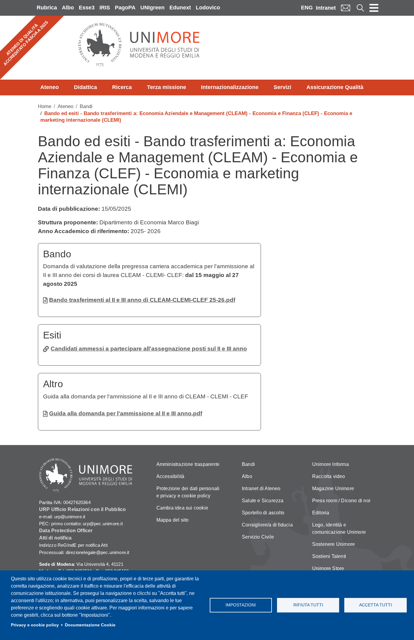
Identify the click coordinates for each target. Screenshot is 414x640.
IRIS (104, 8)
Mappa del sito (172, 520)
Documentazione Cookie (90, 625)
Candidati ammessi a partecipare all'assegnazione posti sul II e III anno (149, 348)
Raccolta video (328, 476)
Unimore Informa (330, 464)
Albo (68, 8)
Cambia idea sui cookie (182, 507)
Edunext (180, 8)
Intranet (326, 8)
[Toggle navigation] (374, 8)
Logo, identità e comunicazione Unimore (339, 528)
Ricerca (122, 87)
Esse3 (87, 8)
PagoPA (125, 8)
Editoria (320, 512)
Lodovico (208, 8)
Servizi (282, 87)
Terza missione (166, 87)
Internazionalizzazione (230, 87)
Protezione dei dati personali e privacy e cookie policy (188, 492)
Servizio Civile (258, 536)
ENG (307, 8)
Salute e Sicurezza (263, 500)
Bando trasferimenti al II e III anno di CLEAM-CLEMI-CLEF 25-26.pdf (142, 300)
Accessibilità (170, 476)
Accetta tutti (375, 605)
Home (44, 106)
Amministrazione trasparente (187, 464)
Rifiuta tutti (308, 605)
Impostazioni (240, 605)
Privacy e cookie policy (35, 625)
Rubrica (47, 8)
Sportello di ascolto (263, 512)
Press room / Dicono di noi (341, 500)
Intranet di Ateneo (261, 488)
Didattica (85, 87)
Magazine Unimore (333, 488)
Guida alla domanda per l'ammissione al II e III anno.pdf (125, 413)
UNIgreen (152, 8)
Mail (345, 8)
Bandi (86, 106)
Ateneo (49, 87)
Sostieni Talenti (329, 556)
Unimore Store (328, 568)
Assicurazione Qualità (334, 87)
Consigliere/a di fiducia (267, 524)
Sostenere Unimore (333, 544)
